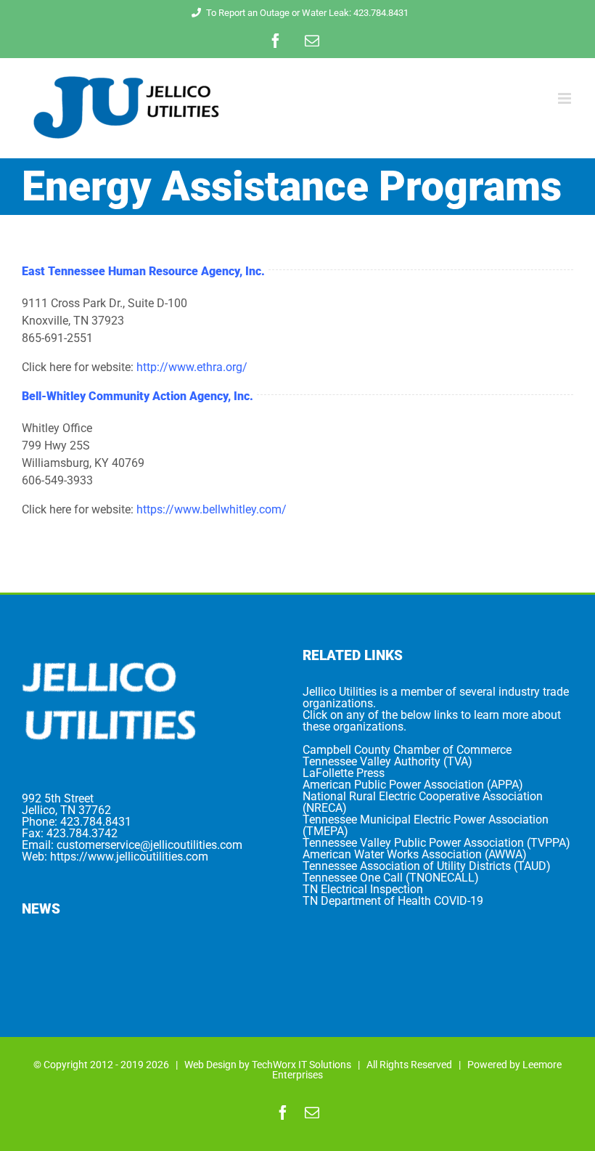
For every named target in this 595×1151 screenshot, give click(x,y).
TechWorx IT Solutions (301, 1064)
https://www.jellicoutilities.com (129, 856)
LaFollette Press (344, 773)
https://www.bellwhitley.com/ (211, 509)
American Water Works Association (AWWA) (415, 854)
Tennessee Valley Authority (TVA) (387, 761)
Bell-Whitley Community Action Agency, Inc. (137, 396)
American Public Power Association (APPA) (413, 785)
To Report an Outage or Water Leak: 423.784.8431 (307, 12)
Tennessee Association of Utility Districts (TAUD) (427, 866)
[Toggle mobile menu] (565, 98)
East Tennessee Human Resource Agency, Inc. (143, 271)
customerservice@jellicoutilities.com (149, 845)
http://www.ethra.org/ (191, 367)
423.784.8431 (95, 822)
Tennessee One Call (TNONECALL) (391, 877)
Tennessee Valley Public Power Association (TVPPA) (436, 843)
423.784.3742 (82, 833)
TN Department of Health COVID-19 (393, 901)
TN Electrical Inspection (363, 889)
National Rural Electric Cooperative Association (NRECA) (423, 802)
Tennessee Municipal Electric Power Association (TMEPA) (426, 825)
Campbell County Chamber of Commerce (407, 750)
